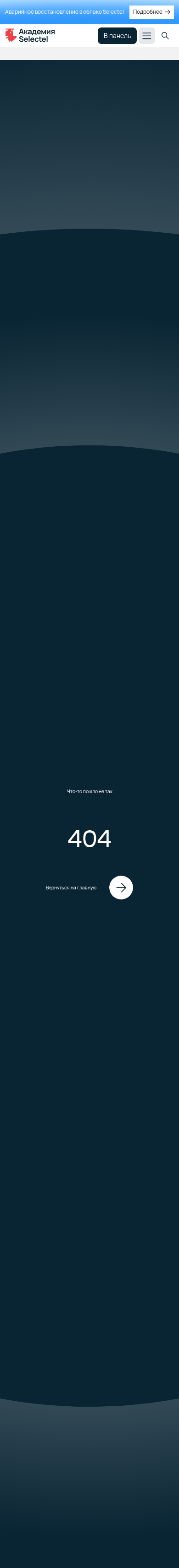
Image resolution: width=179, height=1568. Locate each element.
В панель (117, 35)
